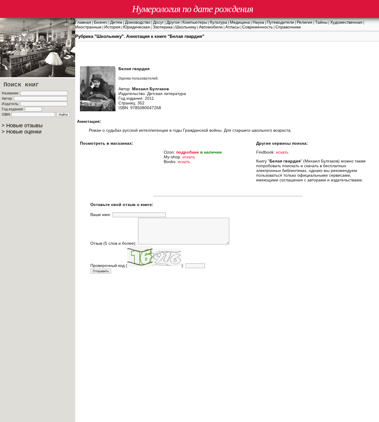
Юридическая (136, 27)
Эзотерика (162, 27)
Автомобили (211, 27)
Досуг (158, 22)
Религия (304, 22)
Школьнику (185, 27)
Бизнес (100, 22)
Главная (83, 22)
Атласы (232, 27)
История (112, 27)
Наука (258, 22)
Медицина (240, 22)
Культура (218, 22)
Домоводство (137, 22)
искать (188, 156)
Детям (116, 22)
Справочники (288, 27)
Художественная (346, 22)
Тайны (321, 22)
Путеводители (280, 22)
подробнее (187, 152)
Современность (257, 27)
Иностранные (88, 27)
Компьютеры (194, 22)
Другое (173, 22)
